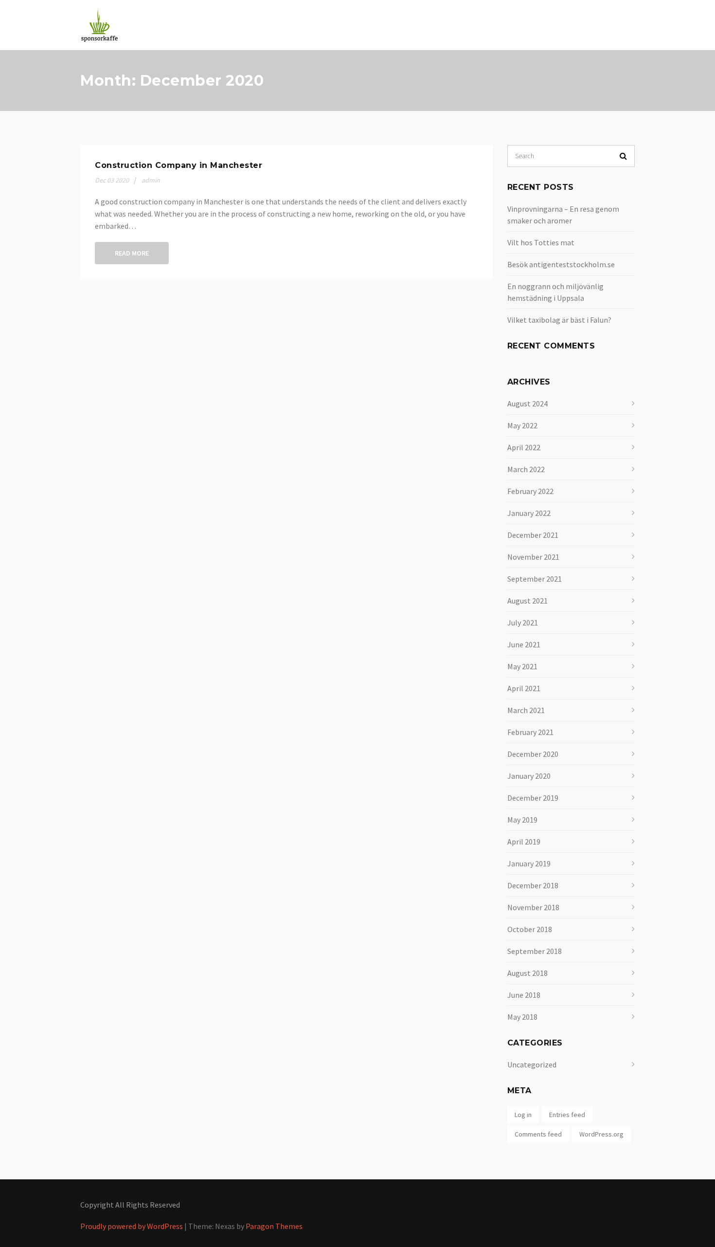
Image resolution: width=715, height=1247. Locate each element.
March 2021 (526, 710)
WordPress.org (601, 1134)
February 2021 (530, 732)
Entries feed (567, 1114)
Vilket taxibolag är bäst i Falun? (559, 320)
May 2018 (522, 1017)
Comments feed (538, 1134)
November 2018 (533, 907)
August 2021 (527, 600)
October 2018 (529, 929)
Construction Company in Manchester (178, 165)
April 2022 (523, 447)
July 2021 (522, 622)
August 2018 (527, 973)
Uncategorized (531, 1064)
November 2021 (533, 557)
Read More (132, 253)
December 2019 (532, 798)
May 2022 (522, 425)
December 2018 (532, 885)
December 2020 (532, 754)
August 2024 (527, 403)
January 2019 (529, 863)
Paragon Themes (274, 1226)
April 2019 (523, 841)
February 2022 (530, 491)
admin (151, 180)
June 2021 (523, 644)
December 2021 (532, 535)
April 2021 (523, 688)
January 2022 (529, 513)
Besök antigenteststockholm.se (561, 264)
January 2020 (529, 776)
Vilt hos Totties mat (540, 242)
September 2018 (534, 951)
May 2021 (522, 666)
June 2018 (523, 995)
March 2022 (526, 469)
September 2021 (534, 579)
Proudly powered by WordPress (131, 1226)
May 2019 (522, 820)
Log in (523, 1114)
